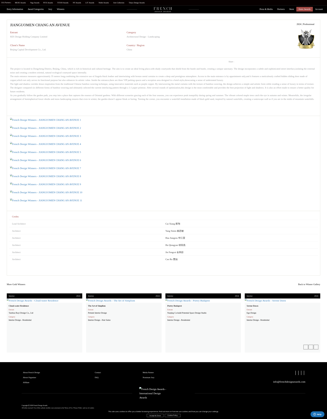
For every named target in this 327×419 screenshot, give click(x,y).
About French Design (31, 372)
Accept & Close (155, 415)
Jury (50, 9)
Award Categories (36, 9)
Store (291, 9)
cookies (92, 408)
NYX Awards (48, 3)
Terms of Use (69, 408)
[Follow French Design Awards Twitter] (298, 374)
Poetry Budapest (174, 306)
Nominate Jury (148, 377)
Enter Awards (305, 9)
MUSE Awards (20, 3)
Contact (98, 372)
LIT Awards (89, 3)
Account (319, 9)
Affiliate (26, 382)
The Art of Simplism (97, 306)
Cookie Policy (172, 415)
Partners (281, 9)
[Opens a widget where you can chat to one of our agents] (317, 414)
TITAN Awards (62, 3)
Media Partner (148, 372)
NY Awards (77, 3)
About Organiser (29, 377)
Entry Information (15, 9)
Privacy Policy (77, 408)
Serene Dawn (252, 306)
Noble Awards (104, 3)
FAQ (96, 377)
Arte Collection (118, 3)
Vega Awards (34, 3)
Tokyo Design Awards (137, 3)
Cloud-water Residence (19, 306)
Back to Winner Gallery (308, 284)
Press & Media (266, 9)
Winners (60, 9)
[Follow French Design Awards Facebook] (295, 374)
